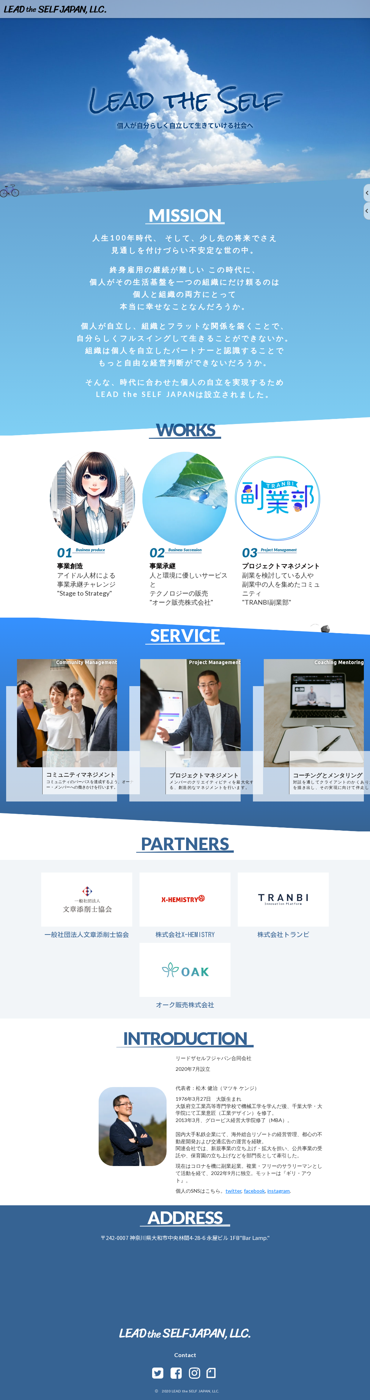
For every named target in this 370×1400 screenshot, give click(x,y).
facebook (254, 1191)
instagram (278, 1191)
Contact (185, 1354)
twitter (233, 1191)
